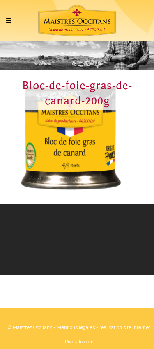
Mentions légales (76, 327)
